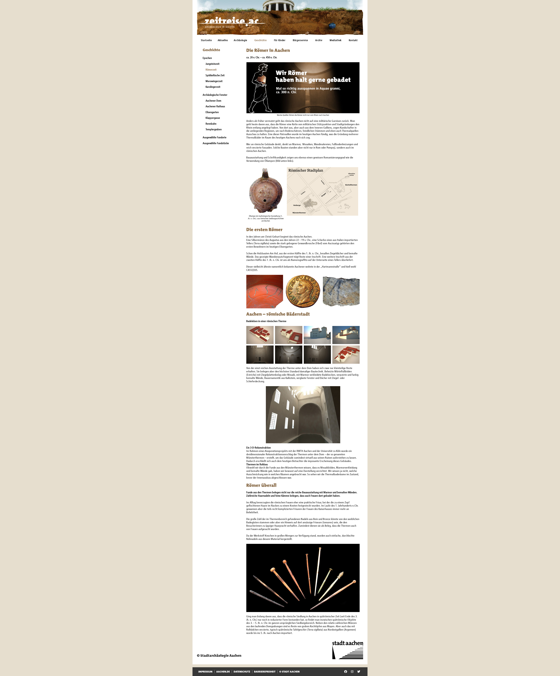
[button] (249, 291)
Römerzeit (211, 69)
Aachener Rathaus (215, 106)
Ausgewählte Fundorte (214, 137)
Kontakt (353, 40)
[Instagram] (352, 672)
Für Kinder (280, 40)
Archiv (318, 40)
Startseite (206, 40)
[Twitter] (359, 672)
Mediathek (336, 40)
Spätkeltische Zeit (215, 75)
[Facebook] (346, 672)
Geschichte (260, 40)
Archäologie (240, 40)
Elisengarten (212, 112)
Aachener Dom (213, 101)
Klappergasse (213, 118)
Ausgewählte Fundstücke (216, 143)
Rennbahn (211, 124)
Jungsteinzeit (212, 64)
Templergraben (214, 129)
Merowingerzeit (214, 81)
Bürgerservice (300, 40)
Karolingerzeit (213, 87)
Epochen (207, 58)
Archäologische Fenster (215, 95)
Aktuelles (223, 40)
